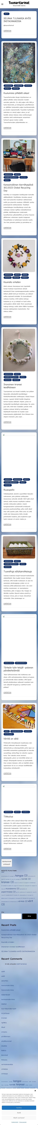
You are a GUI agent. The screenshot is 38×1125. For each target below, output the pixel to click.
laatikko (10, 885)
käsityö (17, 174)
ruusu (3, 895)
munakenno (12, 888)
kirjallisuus (9, 663)
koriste (26, 879)
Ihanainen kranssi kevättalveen (13, 947)
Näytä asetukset (19, 1118)
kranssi (25, 274)
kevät (3, 879)
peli (17, 892)
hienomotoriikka (17, 731)
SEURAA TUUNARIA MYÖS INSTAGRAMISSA (17, 20)
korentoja (18, 879)
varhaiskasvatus (21, 663)
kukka (16, 882)
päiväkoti (29, 892)
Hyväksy (19, 1108)
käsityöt (5, 885)
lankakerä (21, 885)
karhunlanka (31, 876)
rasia (34, 892)
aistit (6, 731)
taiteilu (7, 88)
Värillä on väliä (11, 738)
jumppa (12, 876)
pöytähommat (9, 734)
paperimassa (8, 892)
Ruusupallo (9, 489)
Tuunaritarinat (19, 2)
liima (3, 889)
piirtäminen (18, 85)
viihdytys (4, 1069)
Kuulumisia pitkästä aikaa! (16, 93)
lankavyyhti (28, 885)
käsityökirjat (9, 1088)
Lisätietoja (7, 30)
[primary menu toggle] (2, 4)
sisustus (28, 85)
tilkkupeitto (12, 898)
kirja (13, 879)
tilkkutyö (25, 898)
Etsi (2, 912)
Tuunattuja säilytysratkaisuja (18, 571)
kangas (21, 875)
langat (16, 885)
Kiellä (19, 1113)
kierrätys (8, 879)
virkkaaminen (14, 901)
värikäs (22, 901)
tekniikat (16, 88)
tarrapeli (30, 895)
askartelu (8, 479)
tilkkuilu (26, 812)
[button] (35, 1091)
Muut (6, 13)
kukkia (21, 882)
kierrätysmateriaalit (11, 177)
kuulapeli (27, 882)
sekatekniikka (9, 895)
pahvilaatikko (23, 889)
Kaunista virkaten (12, 282)
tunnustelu (31, 898)
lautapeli (34, 885)
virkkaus (24, 277)
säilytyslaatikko (23, 895)
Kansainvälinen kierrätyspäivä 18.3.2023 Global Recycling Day (18, 187)
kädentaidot (8, 85)
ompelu (7, 180)
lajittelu (23, 177)
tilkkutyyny (19, 898)
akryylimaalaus (5, 876)
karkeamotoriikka (8, 999)
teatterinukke (5, 898)
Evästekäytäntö (15, 1122)
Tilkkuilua (8, 816)
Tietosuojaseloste (22, 1122)
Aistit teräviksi (21, 964)
